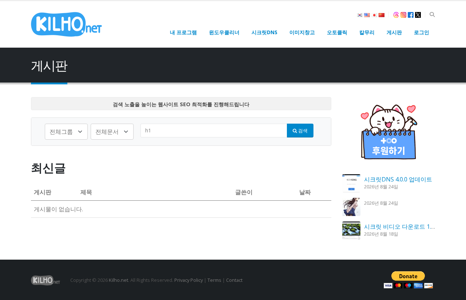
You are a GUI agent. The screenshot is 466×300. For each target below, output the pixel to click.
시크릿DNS (264, 32)
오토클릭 (337, 32)
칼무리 (367, 32)
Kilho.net (118, 280)
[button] (432, 14)
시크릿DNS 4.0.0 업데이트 (398, 179)
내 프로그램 (183, 32)
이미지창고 (302, 32)
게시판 (394, 32)
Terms (214, 280)
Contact (234, 280)
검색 (302, 130)
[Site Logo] (66, 24)
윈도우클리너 (224, 32)
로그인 (421, 32)
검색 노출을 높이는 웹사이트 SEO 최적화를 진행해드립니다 (181, 104)
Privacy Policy (188, 280)
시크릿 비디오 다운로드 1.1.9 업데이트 (413, 227)
